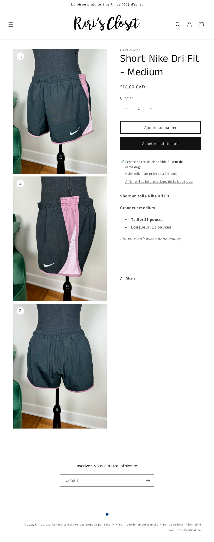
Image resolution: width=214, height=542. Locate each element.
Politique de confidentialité (182, 524)
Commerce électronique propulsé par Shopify (83, 524)
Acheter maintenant (160, 143)
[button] (11, 24)
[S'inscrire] (148, 480)
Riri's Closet (43, 524)
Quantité (126, 98)
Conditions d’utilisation (184, 530)
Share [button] (131, 278)
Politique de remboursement (138, 524)
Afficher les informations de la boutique (159, 181)
